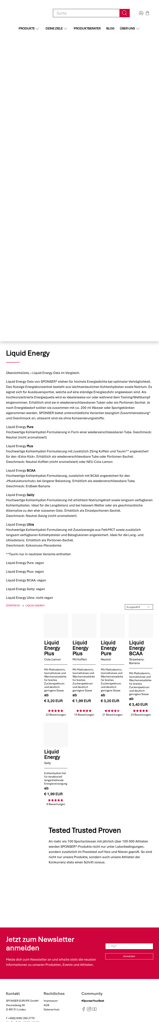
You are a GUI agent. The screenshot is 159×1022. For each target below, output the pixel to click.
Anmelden (129, 956)
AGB (46, 1005)
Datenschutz (52, 1009)
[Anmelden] (140, 13)
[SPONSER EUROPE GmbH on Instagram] (89, 1010)
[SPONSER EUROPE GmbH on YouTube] (94, 1010)
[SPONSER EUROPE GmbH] (26, 13)
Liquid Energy (35, 605)
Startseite (13, 605)
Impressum (51, 1000)
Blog (110, 28)
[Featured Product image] (56, 626)
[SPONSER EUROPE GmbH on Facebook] (83, 1010)
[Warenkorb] (147, 13)
